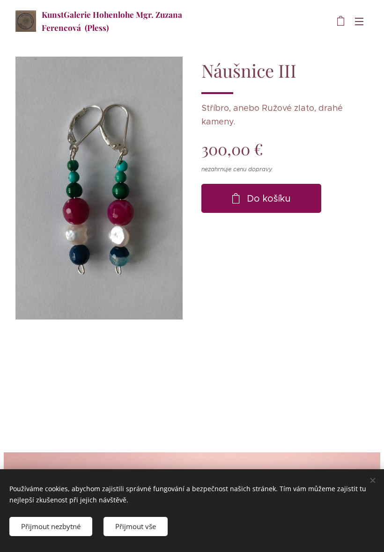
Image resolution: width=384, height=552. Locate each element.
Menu (359, 21)
